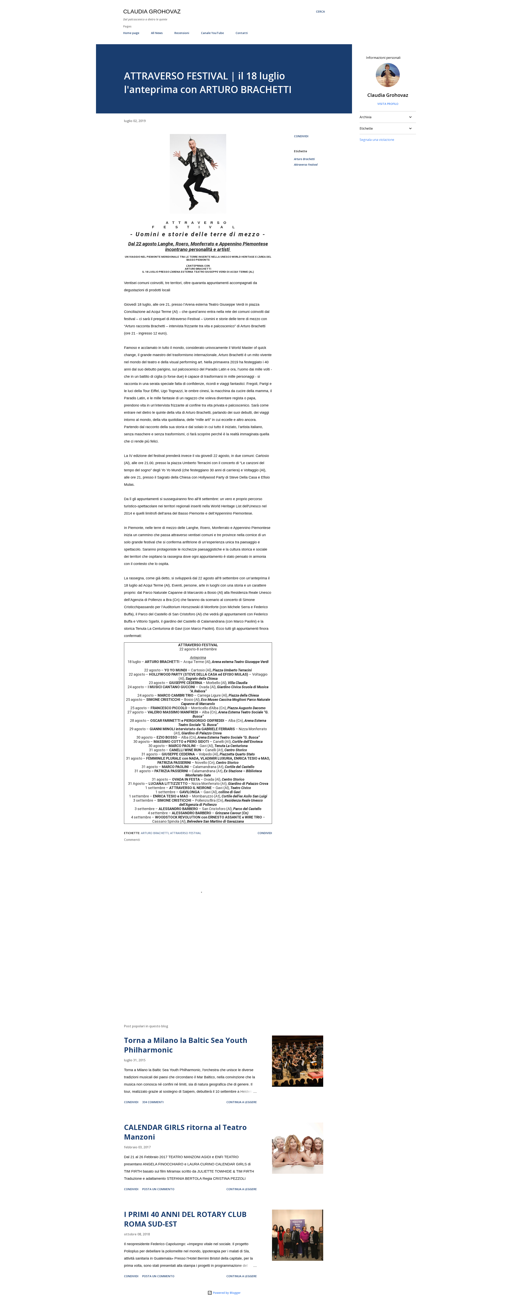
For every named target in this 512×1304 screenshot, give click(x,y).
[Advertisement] (191, 974)
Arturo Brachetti (304, 159)
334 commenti (153, 1102)
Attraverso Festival (306, 164)
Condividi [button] (301, 136)
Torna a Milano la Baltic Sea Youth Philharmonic (185, 1045)
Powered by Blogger (226, 1293)
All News (157, 33)
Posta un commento (158, 1189)
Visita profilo (387, 104)
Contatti (242, 33)
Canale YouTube (212, 33)
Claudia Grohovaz (152, 11)
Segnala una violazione (377, 139)
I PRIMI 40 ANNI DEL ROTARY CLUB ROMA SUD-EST (185, 1219)
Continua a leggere (241, 1102)
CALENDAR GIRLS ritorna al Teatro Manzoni (185, 1132)
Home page (131, 33)
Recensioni (181, 33)
